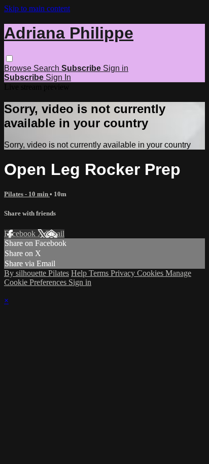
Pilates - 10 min (27, 194)
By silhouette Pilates (36, 273)
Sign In (58, 77)
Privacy (124, 273)
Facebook (21, 233)
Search (47, 68)
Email (55, 233)
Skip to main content (37, 8)
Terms (100, 273)
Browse (18, 68)
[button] (9, 58)
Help (80, 273)
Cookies (151, 273)
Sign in (115, 68)
